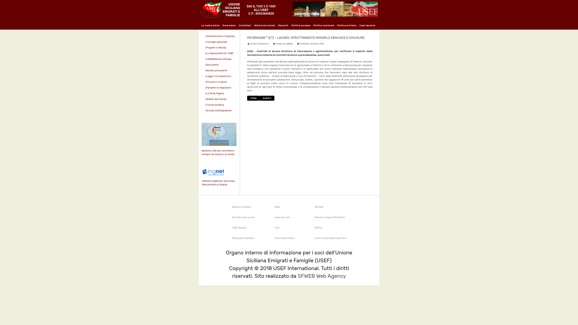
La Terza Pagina (215, 93)
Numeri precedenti (216, 70)
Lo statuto (212, 53)
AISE (277, 207)
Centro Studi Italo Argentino (330, 238)
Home (209, 36)
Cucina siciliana (215, 105)
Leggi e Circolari (215, 76)
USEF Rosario (239, 227)
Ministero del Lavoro (243, 217)
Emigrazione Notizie (243, 238)
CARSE (210, 59)
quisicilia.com (282, 217)
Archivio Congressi (224, 36)
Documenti (212, 64)
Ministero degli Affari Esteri (330, 217)
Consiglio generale (216, 42)
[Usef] (237, 9)
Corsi (228, 76)
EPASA (318, 227)
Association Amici (285, 238)
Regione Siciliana (241, 207)
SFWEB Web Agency (322, 276)
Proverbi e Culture (216, 82)
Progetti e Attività (216, 47)
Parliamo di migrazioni (218, 87)
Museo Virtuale (223, 59)
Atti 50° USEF (226, 53)
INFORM (319, 207)
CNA (277, 227)
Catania (289, 44)
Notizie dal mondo (216, 99)
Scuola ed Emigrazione (219, 110)
